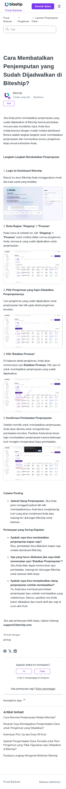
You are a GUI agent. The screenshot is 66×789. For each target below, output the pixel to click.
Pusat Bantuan (11, 781)
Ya (24, 671)
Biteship (17, 92)
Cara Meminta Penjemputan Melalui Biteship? (29, 717)
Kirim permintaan (45, 688)
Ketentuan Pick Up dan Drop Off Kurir (24, 734)
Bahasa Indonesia (50, 781)
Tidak (42, 671)
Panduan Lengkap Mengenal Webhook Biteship (30, 755)
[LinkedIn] (15, 651)
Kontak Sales (43, 6)
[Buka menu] (59, 6)
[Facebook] (5, 651)
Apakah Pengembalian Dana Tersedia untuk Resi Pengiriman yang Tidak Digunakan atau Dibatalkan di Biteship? (32, 745)
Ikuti (9, 103)
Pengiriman (23, 21)
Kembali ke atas (13, 700)
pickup (7, 639)
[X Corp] (10, 651)
